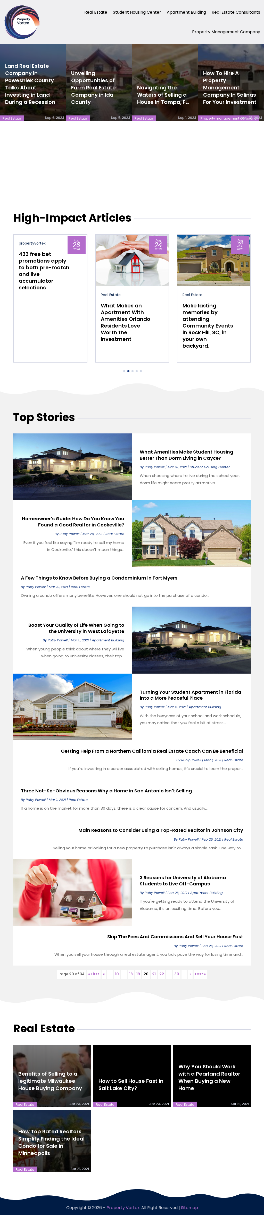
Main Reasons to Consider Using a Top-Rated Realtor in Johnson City (160, 830)
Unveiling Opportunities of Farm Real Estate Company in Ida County (93, 88)
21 (154, 974)
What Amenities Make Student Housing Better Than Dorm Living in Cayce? (186, 455)
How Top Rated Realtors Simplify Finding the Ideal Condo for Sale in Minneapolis (51, 1142)
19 (138, 974)
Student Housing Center (137, 12)
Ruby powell (154, 467)
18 (131, 974)
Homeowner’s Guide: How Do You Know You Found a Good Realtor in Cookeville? (73, 521)
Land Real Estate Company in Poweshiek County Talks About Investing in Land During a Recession (30, 84)
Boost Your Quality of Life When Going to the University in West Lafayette (76, 628)
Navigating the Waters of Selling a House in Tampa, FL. (163, 95)
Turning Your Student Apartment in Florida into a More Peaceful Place (190, 695)
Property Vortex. (123, 1208)
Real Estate (95, 12)
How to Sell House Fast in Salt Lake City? (130, 1084)
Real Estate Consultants (236, 12)
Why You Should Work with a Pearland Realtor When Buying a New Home (209, 1077)
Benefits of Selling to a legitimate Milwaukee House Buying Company (50, 1081)
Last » (200, 974)
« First (93, 974)
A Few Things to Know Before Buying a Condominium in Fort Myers (99, 578)
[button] (124, 371)
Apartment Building (186, 12)
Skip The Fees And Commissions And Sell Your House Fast (175, 936)
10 (117, 974)
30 (176, 974)
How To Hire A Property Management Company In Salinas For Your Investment (230, 88)
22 (161, 974)
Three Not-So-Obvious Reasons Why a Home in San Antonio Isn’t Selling (106, 790)
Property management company (226, 32)
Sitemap (189, 1208)
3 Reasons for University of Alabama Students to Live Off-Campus (183, 880)
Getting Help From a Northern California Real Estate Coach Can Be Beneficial (152, 751)
